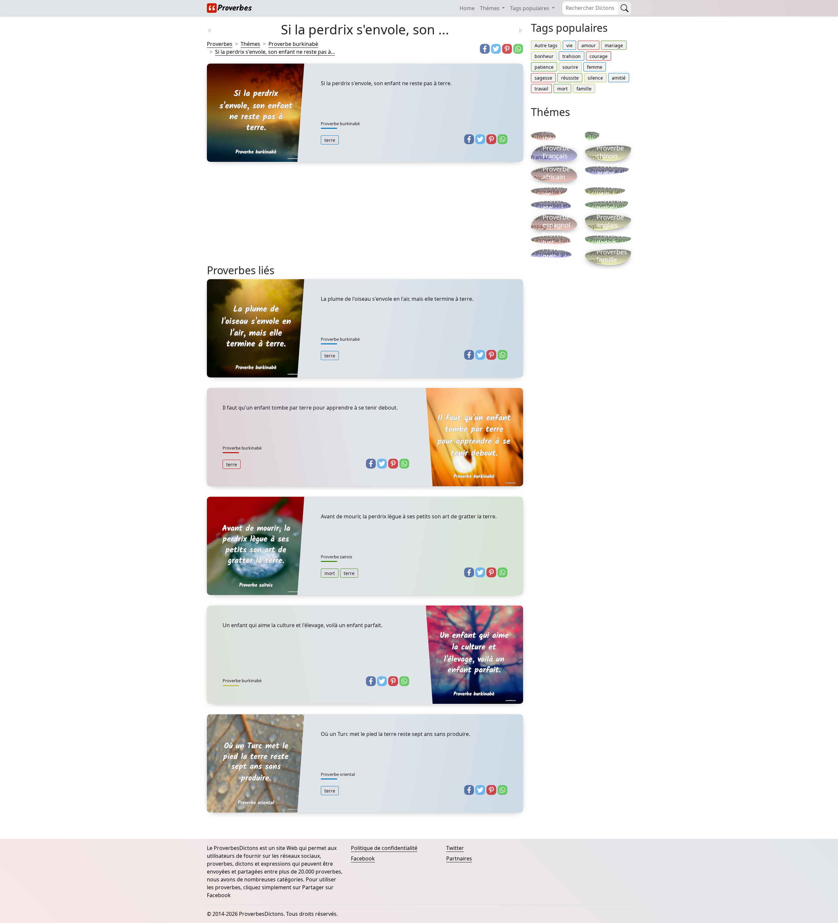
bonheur (544, 56)
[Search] (624, 8)
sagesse (543, 78)
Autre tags (546, 45)
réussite (570, 78)
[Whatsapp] (518, 49)
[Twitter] (496, 49)
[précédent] (213, 29)
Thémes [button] (490, 8)
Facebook (363, 858)
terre (329, 140)
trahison (571, 56)
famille (584, 89)
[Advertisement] (365, 218)
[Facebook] (485, 49)
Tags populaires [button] (530, 8)
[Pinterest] (507, 49)
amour (588, 45)
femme (594, 67)
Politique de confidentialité (384, 848)
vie (569, 45)
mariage (614, 45)
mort (329, 573)
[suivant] (516, 29)
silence (595, 78)
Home (467, 8)
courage (599, 56)
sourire (570, 67)
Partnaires (459, 858)
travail (541, 89)
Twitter (455, 848)
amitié (619, 78)
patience (544, 67)
